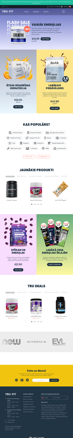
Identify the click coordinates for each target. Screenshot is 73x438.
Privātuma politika (28, 411)
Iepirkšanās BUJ (27, 396)
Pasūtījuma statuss (28, 401)
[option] (12, 190)
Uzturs (26, 11)
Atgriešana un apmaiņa (29, 406)
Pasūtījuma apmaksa (28, 409)
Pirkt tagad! (45, 39)
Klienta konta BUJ (28, 399)
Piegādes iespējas (28, 404)
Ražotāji (46, 11)
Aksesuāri (36, 11)
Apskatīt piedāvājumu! (55, 264)
